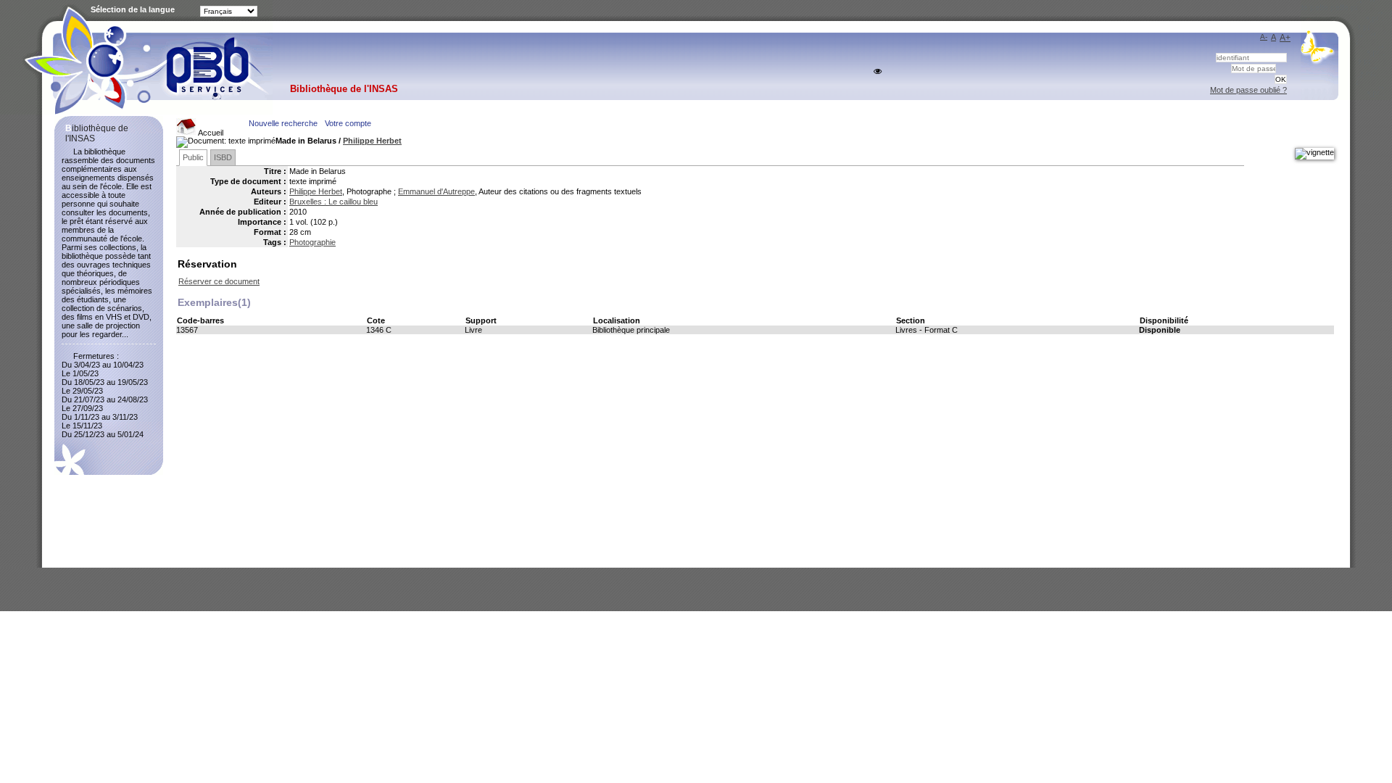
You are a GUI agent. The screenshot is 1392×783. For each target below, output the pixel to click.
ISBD (223, 157)
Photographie (312, 242)
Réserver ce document (219, 281)
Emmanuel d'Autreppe (436, 191)
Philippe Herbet (372, 140)
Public (193, 157)
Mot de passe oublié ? (1248, 90)
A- (1263, 37)
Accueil (209, 132)
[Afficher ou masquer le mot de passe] (878, 71)
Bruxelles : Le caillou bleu (333, 201)
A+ (1285, 38)
